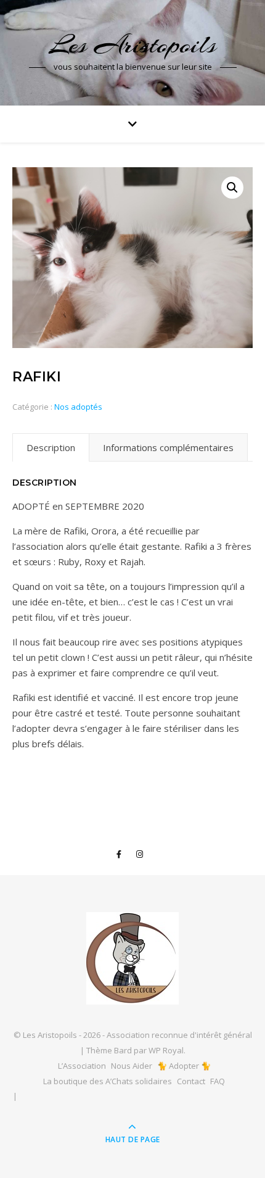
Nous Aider (131, 1065)
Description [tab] (50, 447)
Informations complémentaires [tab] (168, 447)
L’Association (82, 1065)
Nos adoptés (78, 406)
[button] (232, 187)
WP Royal (166, 1050)
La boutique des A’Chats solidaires (107, 1081)
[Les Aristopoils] (132, 958)
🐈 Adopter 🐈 (184, 1065)
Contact (191, 1081)
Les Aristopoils (132, 45)
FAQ (217, 1081)
